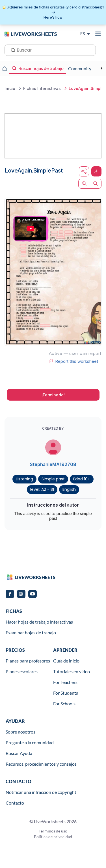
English (69, 489)
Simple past (53, 479)
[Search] (11, 49)
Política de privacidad (53, 836)
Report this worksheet (76, 361)
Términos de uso (53, 831)
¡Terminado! (53, 394)
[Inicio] (31, 33)
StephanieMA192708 (53, 464)
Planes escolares (22, 671)
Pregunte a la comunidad (30, 742)
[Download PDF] (96, 171)
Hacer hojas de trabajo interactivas (39, 621)
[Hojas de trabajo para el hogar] (4, 68)
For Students (65, 692)
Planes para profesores (28, 660)
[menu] (98, 33)
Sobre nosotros (20, 731)
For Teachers (65, 682)
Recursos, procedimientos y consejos (41, 764)
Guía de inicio (66, 660)
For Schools (64, 703)
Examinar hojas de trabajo (31, 632)
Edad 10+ (81, 479)
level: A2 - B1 (42, 489)
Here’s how (53, 17)
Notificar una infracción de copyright (41, 792)
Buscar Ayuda (19, 753)
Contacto (15, 802)
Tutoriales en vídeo (71, 671)
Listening (24, 479)
